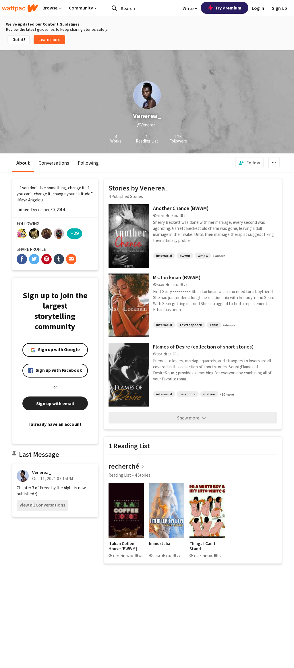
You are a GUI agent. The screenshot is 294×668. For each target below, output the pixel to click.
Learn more (49, 39)
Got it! (18, 39)
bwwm (185, 255)
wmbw (203, 255)
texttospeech (191, 325)
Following (88, 162)
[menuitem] (249, 162)
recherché (124, 466)
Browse (50, 8)
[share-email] (71, 259)
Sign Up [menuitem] (279, 8)
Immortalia (159, 543)
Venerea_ (41, 472)
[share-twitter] (34, 259)
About (23, 162)
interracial (164, 255)
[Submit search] (114, 8)
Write (188, 8)
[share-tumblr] (59, 259)
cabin (214, 325)
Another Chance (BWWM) (181, 208)
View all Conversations (42, 505)
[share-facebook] (22, 259)
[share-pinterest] (46, 259)
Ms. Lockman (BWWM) (177, 277)
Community (81, 8)
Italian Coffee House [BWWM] (123, 546)
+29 (75, 233)
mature (209, 394)
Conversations (53, 162)
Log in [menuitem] (258, 8)
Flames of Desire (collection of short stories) (203, 346)
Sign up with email (55, 403)
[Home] (20, 8)
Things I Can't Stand (202, 546)
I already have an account (55, 424)
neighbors (188, 394)
